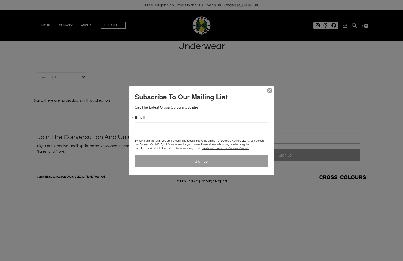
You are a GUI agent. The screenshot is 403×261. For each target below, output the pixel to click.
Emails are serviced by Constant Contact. (225, 148)
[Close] (269, 90)
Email (140, 117)
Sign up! (201, 161)
